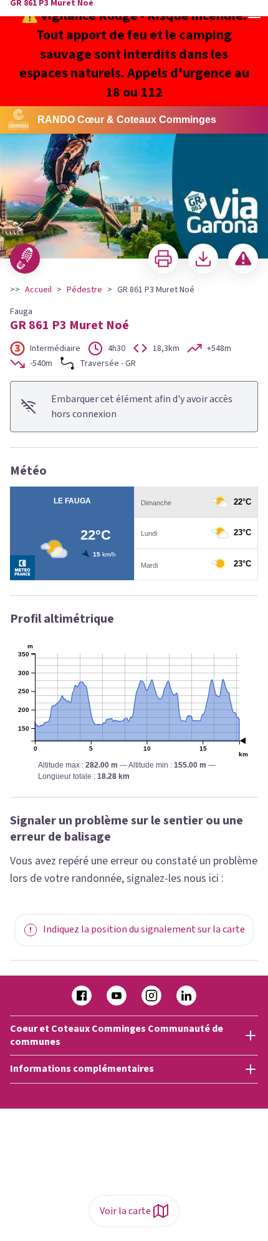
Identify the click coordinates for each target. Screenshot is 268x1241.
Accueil (38, 290)
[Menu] (254, 13)
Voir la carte (125, 1211)
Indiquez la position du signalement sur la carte (144, 929)
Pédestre (84, 290)
